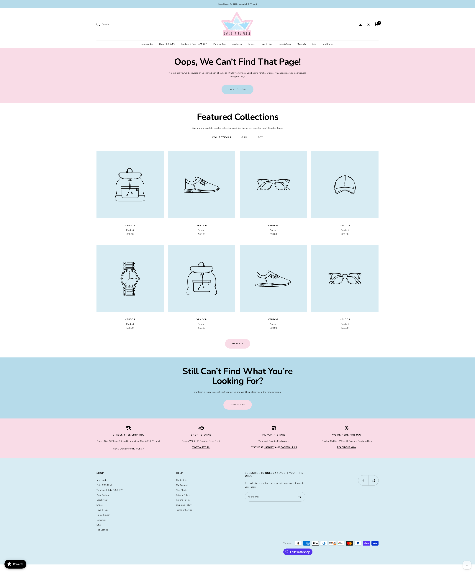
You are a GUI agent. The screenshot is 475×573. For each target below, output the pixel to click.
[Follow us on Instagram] (373, 480)
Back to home (237, 89)
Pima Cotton (219, 43)
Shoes (251, 43)
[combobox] (130, 24)
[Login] (368, 24)
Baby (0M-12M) (167, 43)
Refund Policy (183, 499)
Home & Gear (284, 43)
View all (238, 343)
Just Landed (147, 43)
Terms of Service (184, 509)
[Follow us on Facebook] (363, 480)
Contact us (237, 404)
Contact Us (181, 480)
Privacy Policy (183, 495)
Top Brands (327, 43)
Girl (244, 137)
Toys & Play (266, 43)
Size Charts (181, 490)
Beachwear (237, 43)
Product (130, 230)
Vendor (130, 225)
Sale (314, 43)
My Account (182, 485)
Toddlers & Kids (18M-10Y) (194, 43)
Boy (260, 137)
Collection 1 (221, 137)
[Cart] (377, 24)
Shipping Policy (183, 504)
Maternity (301, 43)
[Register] (300, 496)
